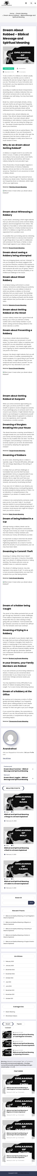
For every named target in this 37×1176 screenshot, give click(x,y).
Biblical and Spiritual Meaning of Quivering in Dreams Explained (18, 929)
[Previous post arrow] (32, 769)
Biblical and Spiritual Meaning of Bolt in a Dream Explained (16, 849)
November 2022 (10, 974)
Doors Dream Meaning (16, 368)
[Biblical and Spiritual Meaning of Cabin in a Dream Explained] (18, 869)
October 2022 (9, 978)
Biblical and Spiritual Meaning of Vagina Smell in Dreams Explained (19, 942)
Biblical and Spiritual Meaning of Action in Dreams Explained (17, 936)
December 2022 (10, 969)
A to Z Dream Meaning (23, 1173)
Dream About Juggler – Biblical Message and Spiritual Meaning (16, 778)
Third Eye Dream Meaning (18, 187)
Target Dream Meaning (17, 451)
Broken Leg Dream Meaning (18, 658)
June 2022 (9, 986)
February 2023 (10, 961)
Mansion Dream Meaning (17, 305)
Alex (7, 812)
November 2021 (10, 994)
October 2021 (9, 998)
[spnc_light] (35, 3)
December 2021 (10, 990)
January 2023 (10, 965)
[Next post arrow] (32, 778)
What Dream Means (11, 1016)
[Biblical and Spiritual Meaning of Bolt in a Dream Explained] (18, 835)
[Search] (31, 3)
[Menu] (26, 3)
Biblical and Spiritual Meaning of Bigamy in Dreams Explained (17, 923)
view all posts (7, 758)
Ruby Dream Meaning (16, 514)
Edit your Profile (29, 752)
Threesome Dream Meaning (18, 721)
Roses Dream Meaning (16, 248)
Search (18, 898)
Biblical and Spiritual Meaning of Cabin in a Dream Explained (16, 882)
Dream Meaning (9, 68)
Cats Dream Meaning (16, 578)
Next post (7, 775)
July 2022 (8, 982)
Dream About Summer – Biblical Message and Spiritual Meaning (16, 770)
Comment (8, 1028)
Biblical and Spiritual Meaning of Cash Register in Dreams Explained (19, 917)
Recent (8, 1024)
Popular (19, 1024)
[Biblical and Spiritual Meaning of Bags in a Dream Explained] (18, 802)
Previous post (8, 766)
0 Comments (22, 72)
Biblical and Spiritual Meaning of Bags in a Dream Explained (16, 815)
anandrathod (22, 68)
